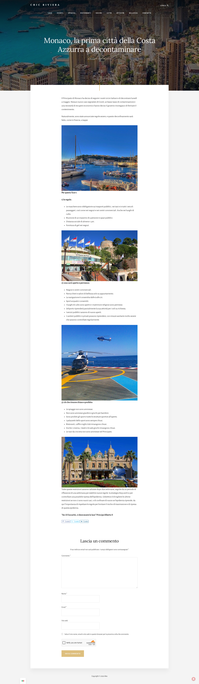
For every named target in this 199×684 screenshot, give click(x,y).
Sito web (64, 621)
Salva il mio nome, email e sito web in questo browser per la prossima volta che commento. (96, 634)
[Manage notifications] (193, 679)
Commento (66, 556)
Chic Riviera (45, 4)
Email (64, 607)
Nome (64, 594)
